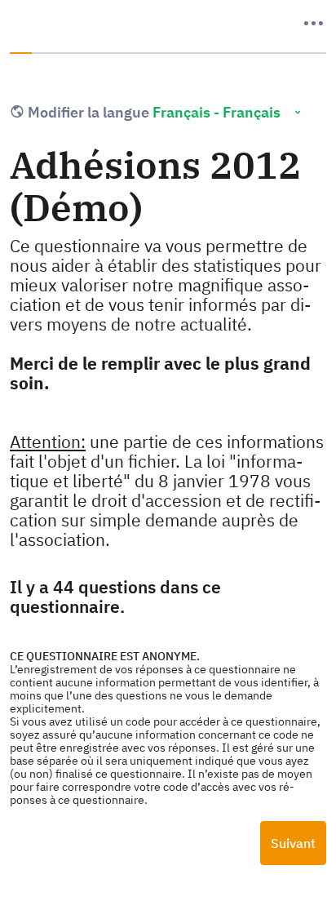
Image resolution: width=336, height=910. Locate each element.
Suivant (293, 843)
